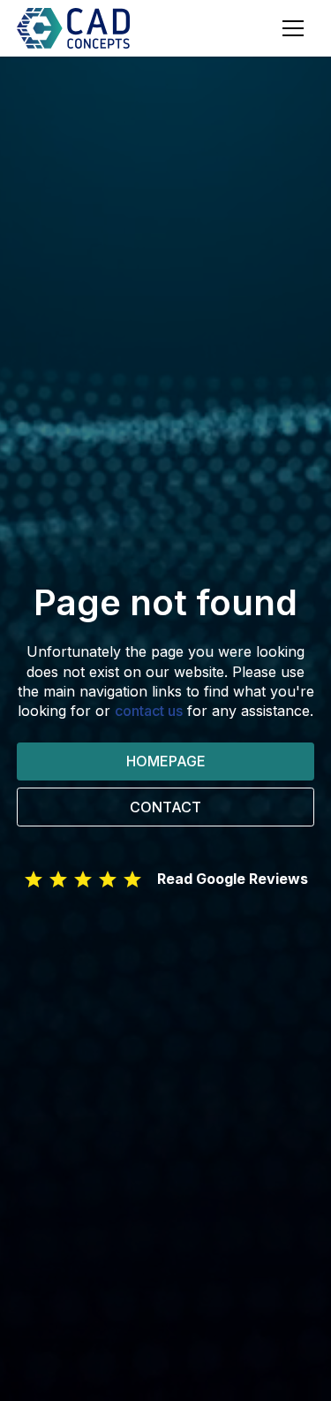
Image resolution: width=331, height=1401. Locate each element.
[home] (80, 28)
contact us (149, 711)
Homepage (166, 761)
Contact (165, 807)
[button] (293, 28)
